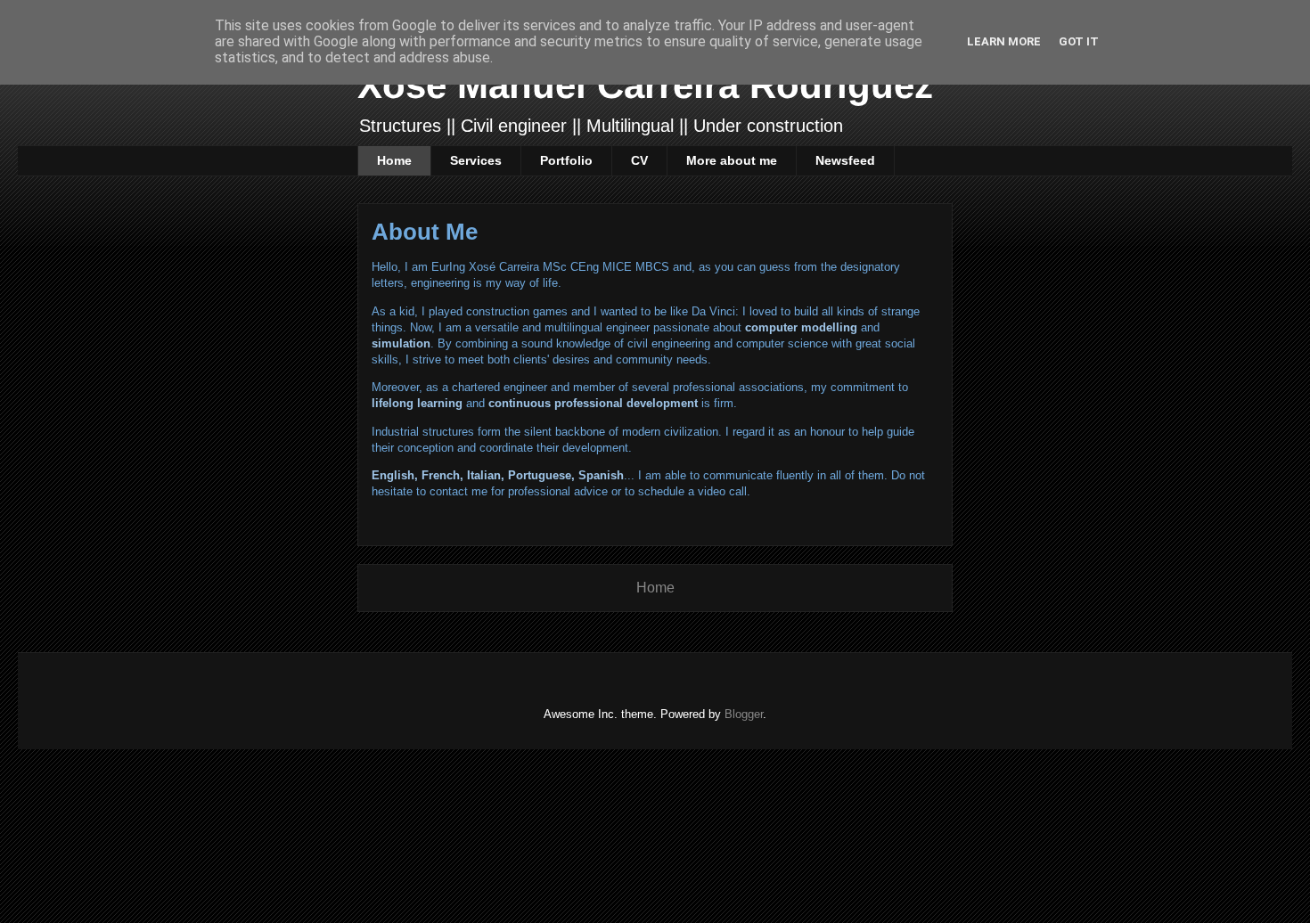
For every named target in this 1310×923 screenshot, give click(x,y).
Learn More (1004, 41)
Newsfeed (845, 160)
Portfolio (566, 160)
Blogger (744, 714)
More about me (731, 160)
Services (476, 160)
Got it (1079, 41)
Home (394, 160)
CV (639, 160)
